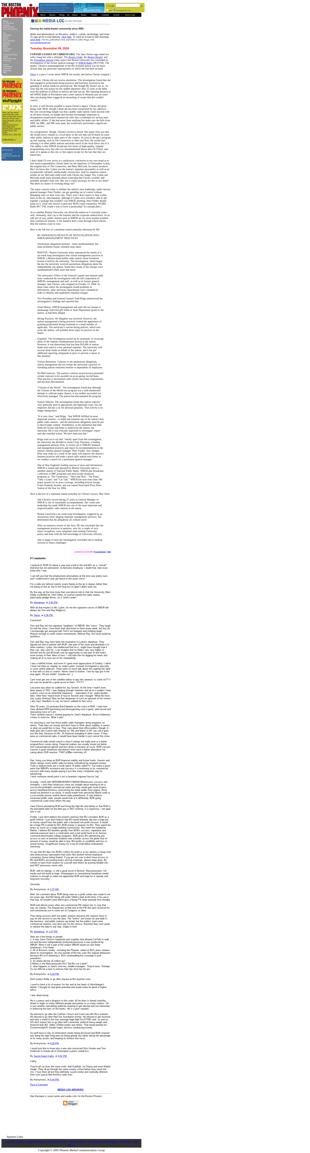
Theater (94, 15)
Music (43, 15)
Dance (75, 15)
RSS (5, 72)
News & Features (10, 29)
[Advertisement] (71, 1119)
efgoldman (39, 602)
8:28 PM (54, 1043)
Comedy (105, 15)
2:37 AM (54, 889)
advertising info (57, 1141)
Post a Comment (39, 1084)
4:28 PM (54, 974)
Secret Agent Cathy (44, 1056)
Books (84, 15)
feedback (125, 1141)
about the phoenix (14, 1141)
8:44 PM (54, 1079)
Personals (7, 61)
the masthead (95, 1141)
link (109, 552)
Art (68, 15)
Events (116, 15)
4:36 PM (48, 615)
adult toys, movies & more (10, 157)
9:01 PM (62, 1056)
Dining (61, 15)
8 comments (100, 552)
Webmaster (110, 1141)
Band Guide (130, 15)
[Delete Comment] (58, 602)
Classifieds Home (10, 55)
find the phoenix (36, 1141)
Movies (52, 15)
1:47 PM (53, 931)
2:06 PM (53, 602)
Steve (37, 615)
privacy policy (77, 1141)
